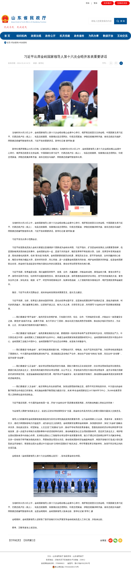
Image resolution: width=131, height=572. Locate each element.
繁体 (95, 3)
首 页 (7, 35)
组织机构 (22, 35)
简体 (87, 3)
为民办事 (94, 35)
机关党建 (65, 35)
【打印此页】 (15, 540)
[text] (101, 21)
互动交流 (122, 35)
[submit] (120, 21)
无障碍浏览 (122, 3)
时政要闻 (23, 43)
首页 (8, 43)
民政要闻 (15, 43)
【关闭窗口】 (29, 540)
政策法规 (36, 35)
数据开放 (108, 35)
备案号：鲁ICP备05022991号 (78, 563)
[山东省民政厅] (23, 19)
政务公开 (50, 35)
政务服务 (79, 35)
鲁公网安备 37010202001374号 (67, 567)
